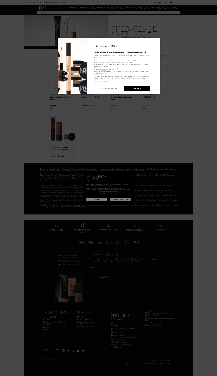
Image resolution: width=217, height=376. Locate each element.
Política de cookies (139, 78)
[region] (109, 66)
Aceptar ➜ (136, 88)
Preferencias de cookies (106, 88)
